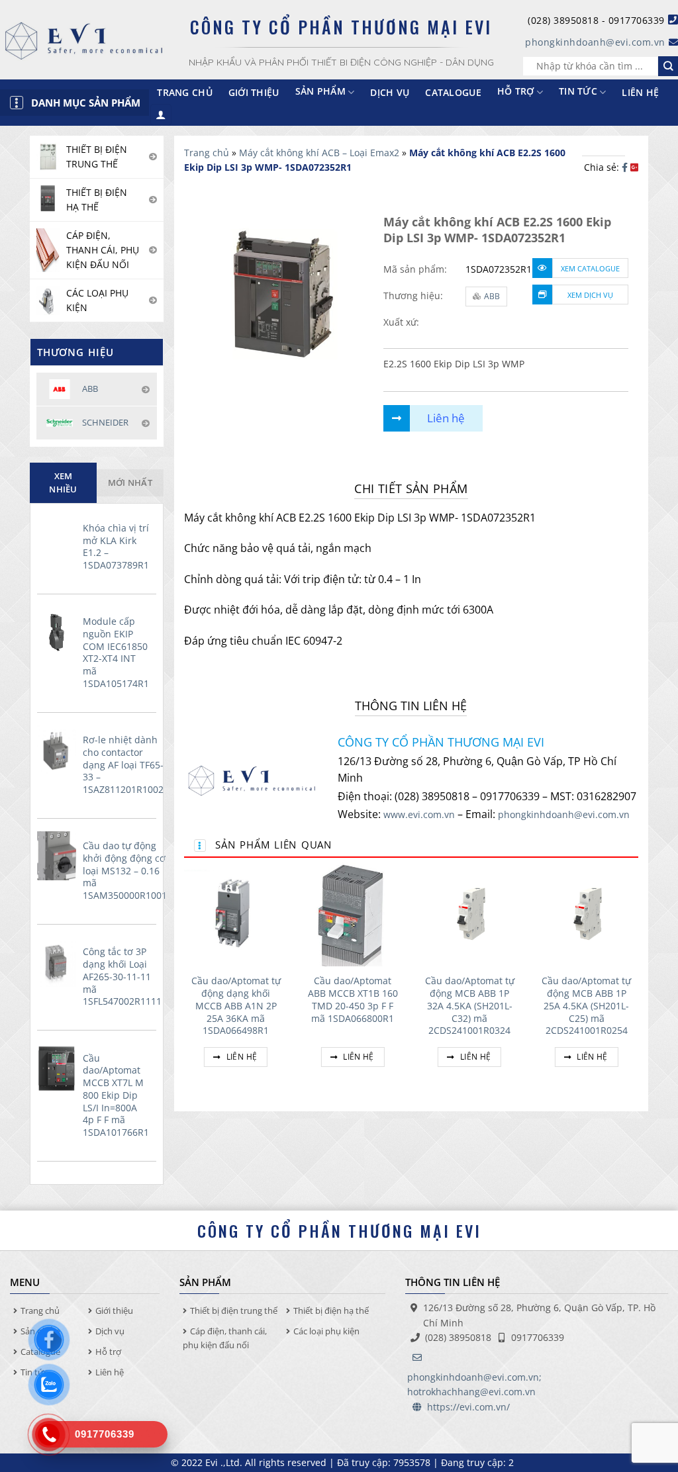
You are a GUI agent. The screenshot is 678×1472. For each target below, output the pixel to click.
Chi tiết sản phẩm (410, 488)
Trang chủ (185, 92)
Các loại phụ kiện (326, 1331)
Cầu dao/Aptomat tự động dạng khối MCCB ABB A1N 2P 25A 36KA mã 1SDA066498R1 (236, 1005)
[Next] (638, 980)
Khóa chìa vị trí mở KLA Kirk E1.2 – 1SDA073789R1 (116, 546)
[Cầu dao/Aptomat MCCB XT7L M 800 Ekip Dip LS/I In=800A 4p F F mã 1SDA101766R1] (56, 1068)
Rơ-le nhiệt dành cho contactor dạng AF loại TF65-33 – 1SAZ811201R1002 (123, 765)
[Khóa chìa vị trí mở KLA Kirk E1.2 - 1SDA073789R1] (56, 538)
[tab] (63, 483)
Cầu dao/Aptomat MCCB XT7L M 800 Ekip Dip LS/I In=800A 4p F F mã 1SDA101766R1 (116, 1095)
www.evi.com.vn (419, 814)
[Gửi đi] (668, 66)
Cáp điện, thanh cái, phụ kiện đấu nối (225, 1338)
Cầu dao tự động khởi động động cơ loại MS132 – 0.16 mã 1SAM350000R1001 (125, 870)
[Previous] (185, 980)
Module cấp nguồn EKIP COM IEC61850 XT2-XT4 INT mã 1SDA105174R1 (116, 653)
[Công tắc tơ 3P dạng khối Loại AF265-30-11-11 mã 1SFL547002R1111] (56, 962)
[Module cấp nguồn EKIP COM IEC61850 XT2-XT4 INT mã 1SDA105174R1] (56, 631)
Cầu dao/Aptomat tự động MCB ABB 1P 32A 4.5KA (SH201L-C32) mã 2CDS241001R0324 (469, 1005)
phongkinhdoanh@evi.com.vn (595, 42)
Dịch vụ (389, 92)
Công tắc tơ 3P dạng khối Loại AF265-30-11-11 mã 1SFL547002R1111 (122, 976)
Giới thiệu (253, 92)
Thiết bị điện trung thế (233, 1310)
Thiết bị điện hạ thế (331, 1310)
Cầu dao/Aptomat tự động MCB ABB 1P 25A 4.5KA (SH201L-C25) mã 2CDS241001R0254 (586, 1005)
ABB (492, 296)
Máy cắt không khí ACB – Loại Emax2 (319, 152)
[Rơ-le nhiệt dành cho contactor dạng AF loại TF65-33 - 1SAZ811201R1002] (56, 749)
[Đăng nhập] (160, 115)
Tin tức (578, 91)
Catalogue (453, 92)
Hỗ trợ (515, 91)
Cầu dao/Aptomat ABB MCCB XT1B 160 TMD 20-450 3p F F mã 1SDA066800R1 (353, 999)
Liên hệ (640, 92)
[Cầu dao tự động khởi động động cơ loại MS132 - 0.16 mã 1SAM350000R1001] (56, 855)
